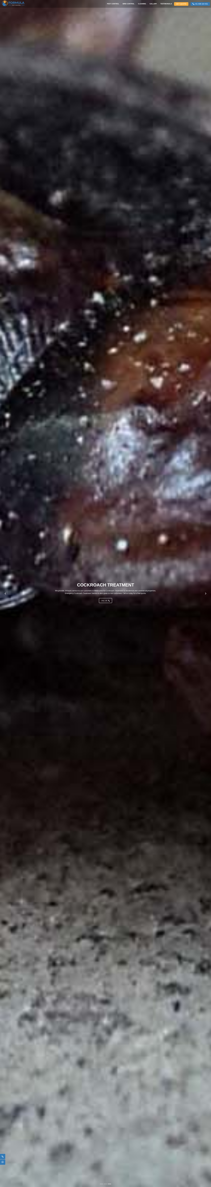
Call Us (104, 601)
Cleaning (142, 4)
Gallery (153, 4)
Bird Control (129, 4)
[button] (5, 593)
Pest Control (113, 4)
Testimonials (166, 4)
